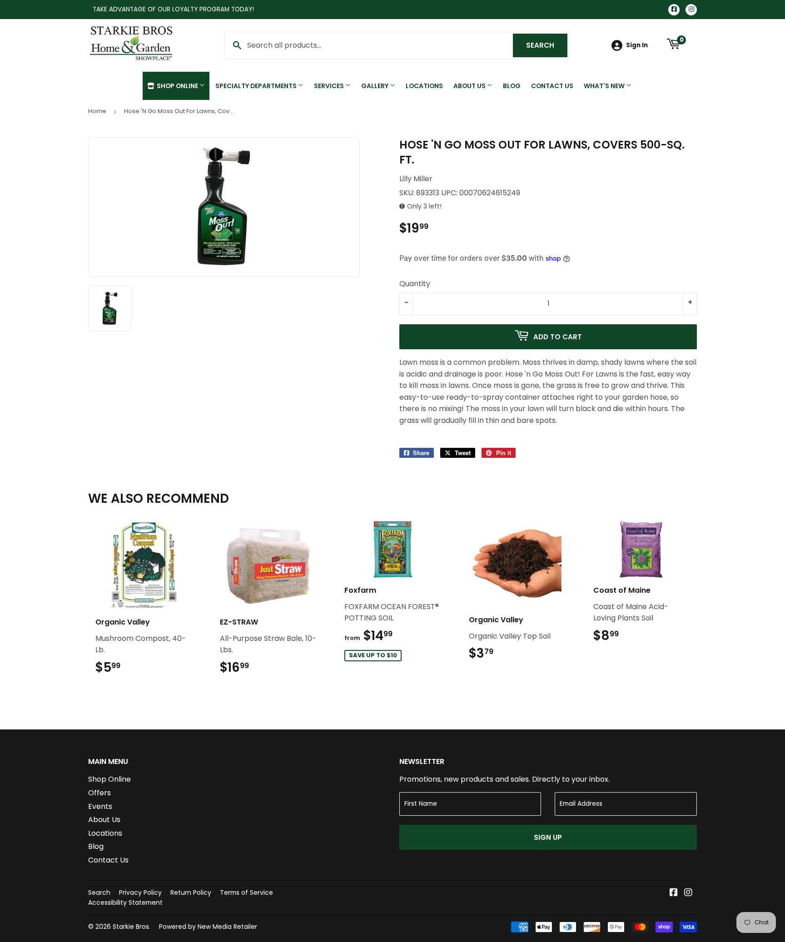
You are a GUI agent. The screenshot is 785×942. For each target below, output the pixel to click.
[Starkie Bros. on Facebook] (674, 893)
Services (329, 85)
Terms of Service (246, 892)
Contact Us (552, 85)
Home (97, 111)
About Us (470, 85)
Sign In (637, 45)
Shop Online (177, 85)
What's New (605, 85)
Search (546, 45)
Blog (512, 85)
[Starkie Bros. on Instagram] (688, 893)
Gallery (375, 85)
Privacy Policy (140, 892)
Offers (99, 793)
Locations (424, 85)
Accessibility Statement (125, 902)
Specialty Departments (256, 85)
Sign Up (548, 837)
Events (100, 806)
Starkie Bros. (131, 926)
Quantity (414, 283)
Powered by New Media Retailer (208, 926)
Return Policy (190, 892)
